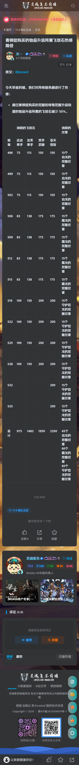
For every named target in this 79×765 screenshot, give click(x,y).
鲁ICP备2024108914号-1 (52, 711)
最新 (10, 656)
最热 (19, 656)
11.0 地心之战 (23, 29)
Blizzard (21, 72)
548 (41, 566)
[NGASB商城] (72, 707)
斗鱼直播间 (24, 686)
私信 (69, 56)
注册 (55, 640)
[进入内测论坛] (72, 695)
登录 (29, 640)
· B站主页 (39, 686)
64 (51, 566)
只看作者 (65, 656)
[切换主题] (72, 733)
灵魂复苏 (20, 54)
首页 (8, 29)
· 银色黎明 (54, 686)
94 (61, 566)
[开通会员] (72, 720)
